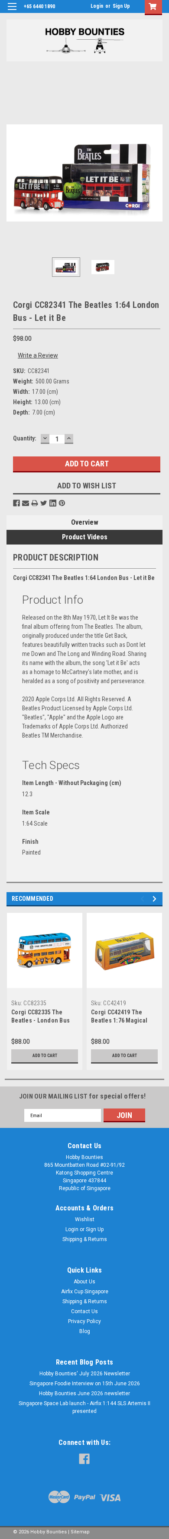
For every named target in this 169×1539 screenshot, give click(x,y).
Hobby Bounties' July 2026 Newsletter (84, 1374)
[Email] (25, 503)
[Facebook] (16, 503)
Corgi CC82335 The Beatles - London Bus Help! (40, 1020)
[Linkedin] (52, 503)
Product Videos (84, 537)
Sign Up (121, 6)
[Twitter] (43, 503)
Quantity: (24, 438)
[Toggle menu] (12, 12)
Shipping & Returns (84, 1239)
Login (97, 6)
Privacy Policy (84, 1321)
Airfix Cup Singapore (84, 1292)
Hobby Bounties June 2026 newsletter (84, 1393)
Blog (84, 1331)
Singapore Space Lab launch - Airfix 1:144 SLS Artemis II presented (84, 1407)
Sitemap (80, 1532)
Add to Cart (44, 1055)
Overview (84, 522)
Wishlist (84, 1219)
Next (156, 173)
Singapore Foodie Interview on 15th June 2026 (84, 1384)
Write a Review (38, 355)
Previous (13, 173)
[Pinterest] (61, 503)
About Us (84, 1282)
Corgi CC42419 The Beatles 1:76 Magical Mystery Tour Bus (119, 1020)
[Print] (34, 503)
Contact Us (84, 1311)
